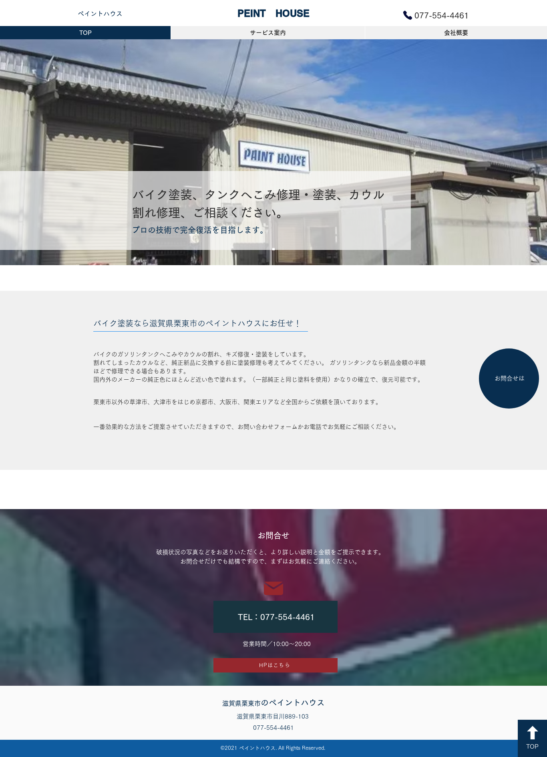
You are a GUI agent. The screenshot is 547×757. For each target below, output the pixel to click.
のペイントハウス (273, 703)
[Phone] (407, 15)
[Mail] (273, 588)
